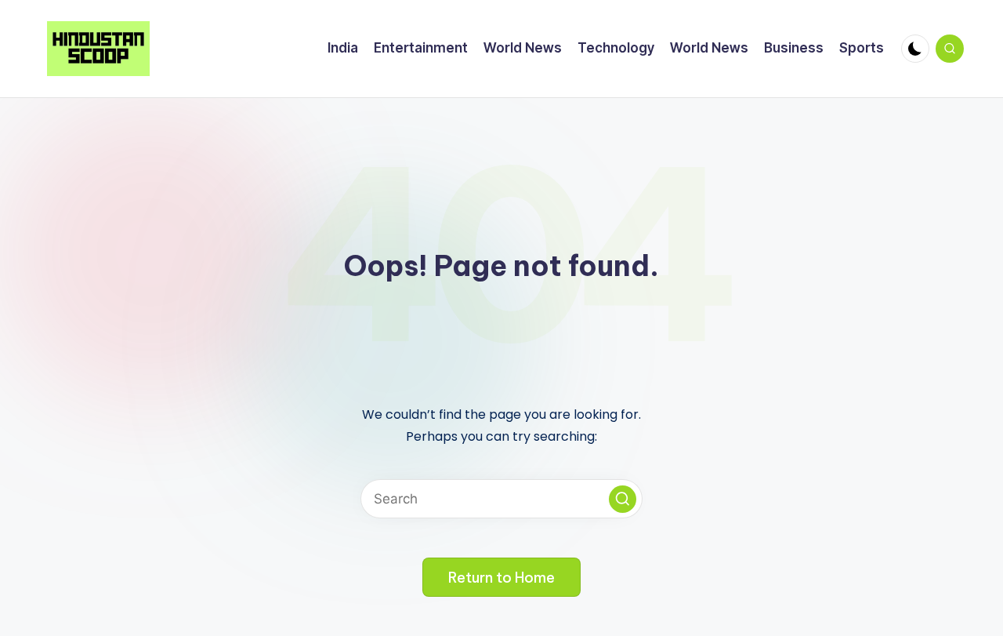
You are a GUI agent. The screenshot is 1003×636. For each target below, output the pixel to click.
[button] (622, 499)
